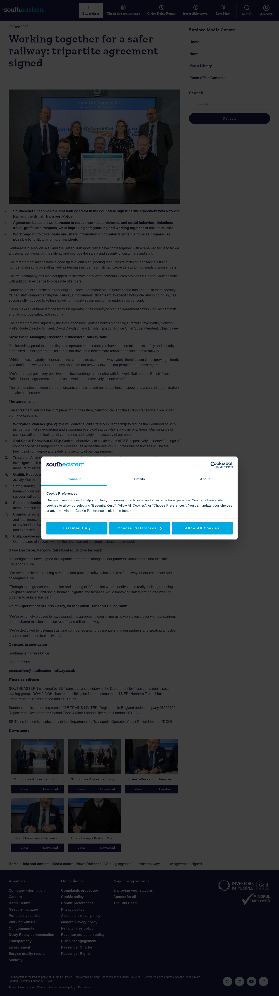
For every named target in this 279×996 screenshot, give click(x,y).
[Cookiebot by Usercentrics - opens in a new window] (214, 465)
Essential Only (77, 528)
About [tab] (205, 479)
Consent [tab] (74, 479)
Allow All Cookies (202, 528)
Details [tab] (139, 479)
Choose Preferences (137, 528)
